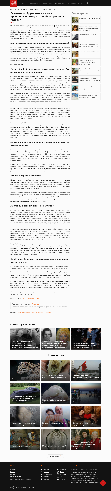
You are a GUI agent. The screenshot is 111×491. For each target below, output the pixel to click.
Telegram (35, 304)
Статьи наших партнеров (36, 9)
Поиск (92, 3)
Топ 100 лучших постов (31, 298)
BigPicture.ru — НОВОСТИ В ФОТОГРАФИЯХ (84, 469)
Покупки (50, 9)
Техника (48, 312)
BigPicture (21, 9)
